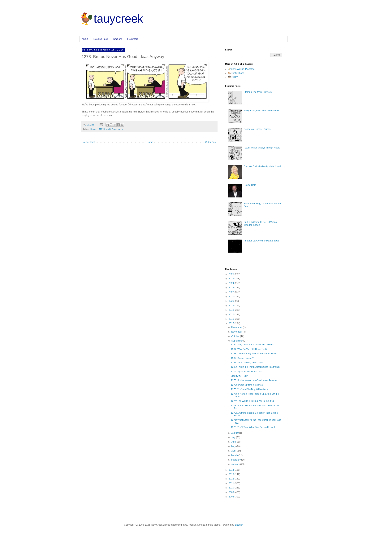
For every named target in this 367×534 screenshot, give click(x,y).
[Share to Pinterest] (122, 125)
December (237, 327)
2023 (232, 287)
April (234, 450)
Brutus (93, 129)
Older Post (210, 142)
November (237, 331)
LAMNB (101, 129)
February (236, 459)
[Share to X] (115, 125)
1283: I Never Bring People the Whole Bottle (254, 353)
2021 (232, 296)
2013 (232, 474)
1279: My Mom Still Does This (246, 371)
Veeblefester (111, 129)
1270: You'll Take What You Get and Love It (253, 427)
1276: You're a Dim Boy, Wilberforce (249, 389)
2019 (232, 305)
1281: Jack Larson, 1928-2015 (247, 362)
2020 (232, 301)
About (85, 39)
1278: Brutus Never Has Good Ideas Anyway (254, 380)
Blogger (239, 524)
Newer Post (89, 142)
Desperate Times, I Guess (257, 129)
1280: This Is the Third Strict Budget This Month (255, 367)
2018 (232, 310)
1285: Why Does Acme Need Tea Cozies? (252, 344)
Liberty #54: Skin (239, 376)
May (233, 446)
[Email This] (107, 125)
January (235, 464)
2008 (232, 496)
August (235, 433)
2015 (232, 323)
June (234, 441)
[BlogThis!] (111, 125)
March (234, 455)
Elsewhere (132, 39)
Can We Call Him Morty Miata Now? (262, 166)
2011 (232, 483)
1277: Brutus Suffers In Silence (247, 385)
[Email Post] (101, 124)
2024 (232, 283)
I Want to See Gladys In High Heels (262, 147)
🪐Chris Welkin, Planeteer (241, 69)
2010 (232, 487)
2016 (232, 319)
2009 (232, 492)
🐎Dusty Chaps (236, 73)
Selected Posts (100, 39)
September (237, 340)
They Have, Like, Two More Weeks (261, 110)
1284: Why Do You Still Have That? (249, 349)
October (235, 336)
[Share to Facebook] (118, 125)
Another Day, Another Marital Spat (261, 240)
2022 (232, 292)
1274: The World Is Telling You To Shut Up (252, 401)
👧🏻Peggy (233, 77)
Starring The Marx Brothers (258, 92)
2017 (232, 314)
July (233, 437)
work (120, 129)
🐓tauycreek (111, 18)
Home (150, 142)
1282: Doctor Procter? (242, 358)
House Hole (250, 185)
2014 (232, 470)
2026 (232, 274)
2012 (232, 478)
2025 (232, 278)
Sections (117, 39)
